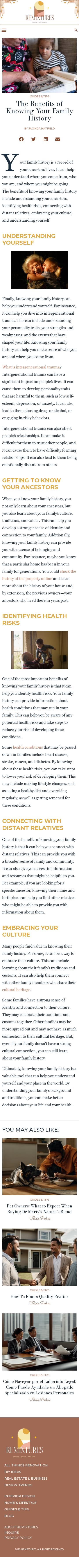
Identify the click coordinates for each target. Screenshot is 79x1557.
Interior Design (19, 1496)
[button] (3, 30)
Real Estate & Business (26, 1478)
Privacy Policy (18, 1538)
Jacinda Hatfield (42, 128)
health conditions (28, 747)
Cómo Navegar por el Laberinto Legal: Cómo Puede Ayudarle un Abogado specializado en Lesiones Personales (39, 1387)
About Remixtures (21, 1527)
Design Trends (18, 1485)
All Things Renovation (26, 1465)
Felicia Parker (39, 1219)
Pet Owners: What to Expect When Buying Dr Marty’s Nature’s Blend (39, 1209)
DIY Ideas (12, 1472)
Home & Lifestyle (20, 1503)
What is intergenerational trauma (31, 367)
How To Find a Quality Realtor (39, 1297)
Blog (9, 1516)
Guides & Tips (39, 96)
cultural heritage (16, 989)
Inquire (11, 1533)
